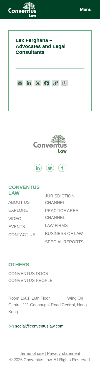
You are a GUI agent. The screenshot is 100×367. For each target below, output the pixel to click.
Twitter (50, 168)
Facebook (62, 168)
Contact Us (21, 234)
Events (16, 226)
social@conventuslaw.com (39, 326)
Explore (18, 210)
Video (14, 218)
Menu (86, 9)
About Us (19, 202)
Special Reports (64, 241)
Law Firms (56, 225)
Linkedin (38, 168)
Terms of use (32, 353)
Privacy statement (63, 353)
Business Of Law (64, 233)
